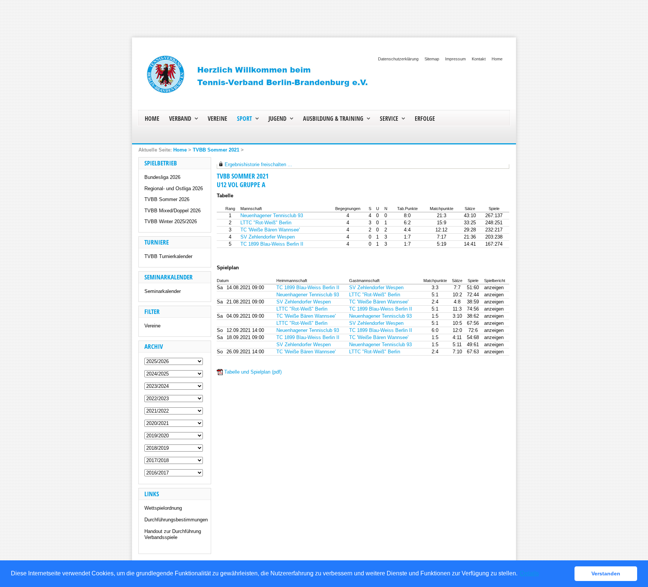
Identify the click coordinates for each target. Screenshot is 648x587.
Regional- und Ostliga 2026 (173, 188)
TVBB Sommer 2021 (216, 150)
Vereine (152, 326)
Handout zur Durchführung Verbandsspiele (172, 534)
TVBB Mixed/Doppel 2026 (172, 210)
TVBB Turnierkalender (168, 256)
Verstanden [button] (605, 573)
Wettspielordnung (163, 508)
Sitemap (431, 59)
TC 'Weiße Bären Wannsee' (270, 230)
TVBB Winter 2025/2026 (170, 221)
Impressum (455, 59)
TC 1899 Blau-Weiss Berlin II (271, 244)
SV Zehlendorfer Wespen (267, 237)
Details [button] (529, 573)
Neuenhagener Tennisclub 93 (271, 215)
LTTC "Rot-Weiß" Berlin (265, 222)
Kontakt (479, 59)
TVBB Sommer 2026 (166, 199)
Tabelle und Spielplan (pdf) (253, 372)
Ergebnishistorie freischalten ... (258, 164)
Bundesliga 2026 (162, 177)
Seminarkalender (162, 291)
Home (497, 59)
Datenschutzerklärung (398, 59)
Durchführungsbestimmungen (176, 519)
